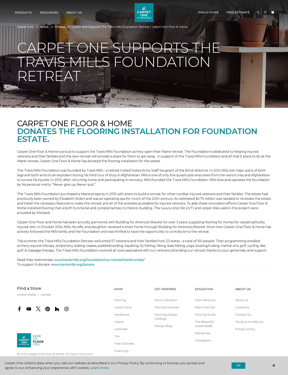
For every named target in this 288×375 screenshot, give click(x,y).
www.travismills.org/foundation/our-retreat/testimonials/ (99, 260)
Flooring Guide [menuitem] (205, 314)
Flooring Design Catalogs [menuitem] (166, 317)
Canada (46, 294)
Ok (238, 365)
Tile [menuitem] (117, 336)
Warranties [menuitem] (202, 333)
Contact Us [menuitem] (243, 314)
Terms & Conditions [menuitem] (249, 322)
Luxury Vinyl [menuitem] (123, 307)
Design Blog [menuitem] (163, 326)
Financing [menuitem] (121, 351)
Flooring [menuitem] (120, 300)
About (44, 27)
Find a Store (208, 12)
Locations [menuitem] (242, 307)
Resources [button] (49, 12)
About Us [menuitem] (241, 300)
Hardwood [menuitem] (121, 314)
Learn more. (99, 368)
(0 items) (272, 12)
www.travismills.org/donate (72, 264)
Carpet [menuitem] (119, 322)
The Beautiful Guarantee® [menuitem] (204, 324)
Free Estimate (237, 12)
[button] (258, 12)
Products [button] (23, 12)
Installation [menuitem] (203, 340)
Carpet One (25, 27)
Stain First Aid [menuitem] (205, 307)
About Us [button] (74, 12)
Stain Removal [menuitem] (205, 300)
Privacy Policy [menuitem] (245, 329)
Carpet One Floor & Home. (46, 354)
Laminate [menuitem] (121, 329)
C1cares (60, 27)
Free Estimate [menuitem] (124, 343)
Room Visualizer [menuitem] (166, 300)
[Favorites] (265, 12)
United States (26, 294)
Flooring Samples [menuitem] (167, 307)
